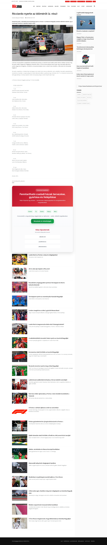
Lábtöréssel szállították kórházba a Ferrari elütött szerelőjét (48, 380)
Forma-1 (79, 94)
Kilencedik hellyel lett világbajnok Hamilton (42, 463)
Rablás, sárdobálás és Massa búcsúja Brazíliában (44, 449)
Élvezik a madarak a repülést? (86, 31)
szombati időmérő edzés (83, 103)
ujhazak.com (42, 236)
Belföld (38, 6)
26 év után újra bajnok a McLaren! (39, 269)
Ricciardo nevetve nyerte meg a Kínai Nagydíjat (44, 366)
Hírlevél (93, 541)
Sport (83, 6)
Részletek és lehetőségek (42, 221)
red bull (89, 97)
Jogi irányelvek (73, 541)
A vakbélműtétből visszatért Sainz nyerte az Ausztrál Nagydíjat (48, 338)
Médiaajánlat (81, 541)
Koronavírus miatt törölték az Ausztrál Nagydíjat (44, 352)
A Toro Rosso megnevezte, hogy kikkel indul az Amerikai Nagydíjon (50, 518)
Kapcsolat (87, 541)
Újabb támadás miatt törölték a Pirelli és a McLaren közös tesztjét (49, 435)
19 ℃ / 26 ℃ (15, 1)
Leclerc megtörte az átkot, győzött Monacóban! (44, 310)
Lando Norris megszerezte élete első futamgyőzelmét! (46, 324)
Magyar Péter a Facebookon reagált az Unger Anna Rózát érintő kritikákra (85, 39)
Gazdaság (50, 6)
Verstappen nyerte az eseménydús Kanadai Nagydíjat (46, 296)
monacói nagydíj (87, 94)
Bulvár (56, 6)
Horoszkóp (89, 6)
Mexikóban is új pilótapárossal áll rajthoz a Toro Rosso (46, 477)
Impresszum (66, 541)
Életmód (73, 6)
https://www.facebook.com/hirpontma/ (90, 86)
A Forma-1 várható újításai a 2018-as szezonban (44, 407)
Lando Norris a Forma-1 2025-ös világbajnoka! (43, 255)
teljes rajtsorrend (82, 100)
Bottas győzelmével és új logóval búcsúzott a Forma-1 (46, 421)
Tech (68, 6)
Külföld (44, 6)
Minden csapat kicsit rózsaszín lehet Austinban (43, 505)
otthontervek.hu (43, 246)
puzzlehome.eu (42, 241)
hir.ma (16, 541)
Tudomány (63, 6)
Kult (78, 6)
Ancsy (17, 17)
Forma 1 (22, 17)
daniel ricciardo (81, 97)
